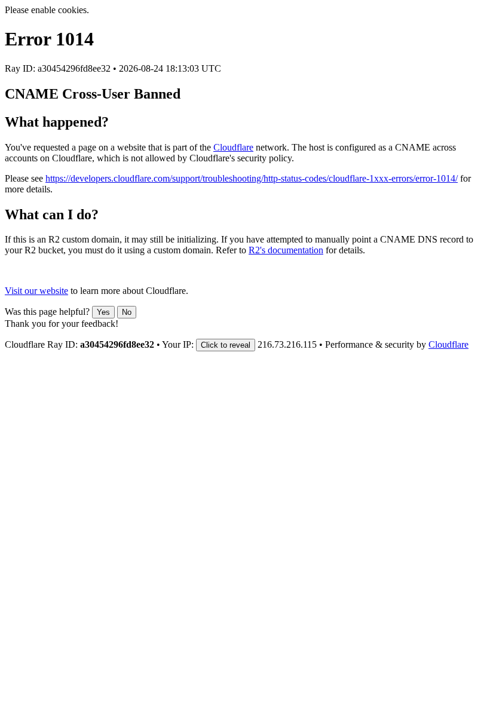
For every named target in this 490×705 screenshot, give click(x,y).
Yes (103, 312)
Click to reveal (225, 345)
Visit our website (36, 291)
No (126, 312)
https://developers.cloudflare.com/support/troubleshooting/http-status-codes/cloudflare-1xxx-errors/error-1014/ (251, 178)
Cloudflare (233, 147)
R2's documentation (286, 250)
